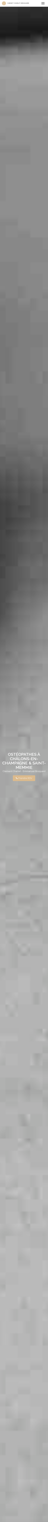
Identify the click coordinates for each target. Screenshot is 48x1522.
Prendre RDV (25, 778)
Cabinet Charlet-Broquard (18, 3)
